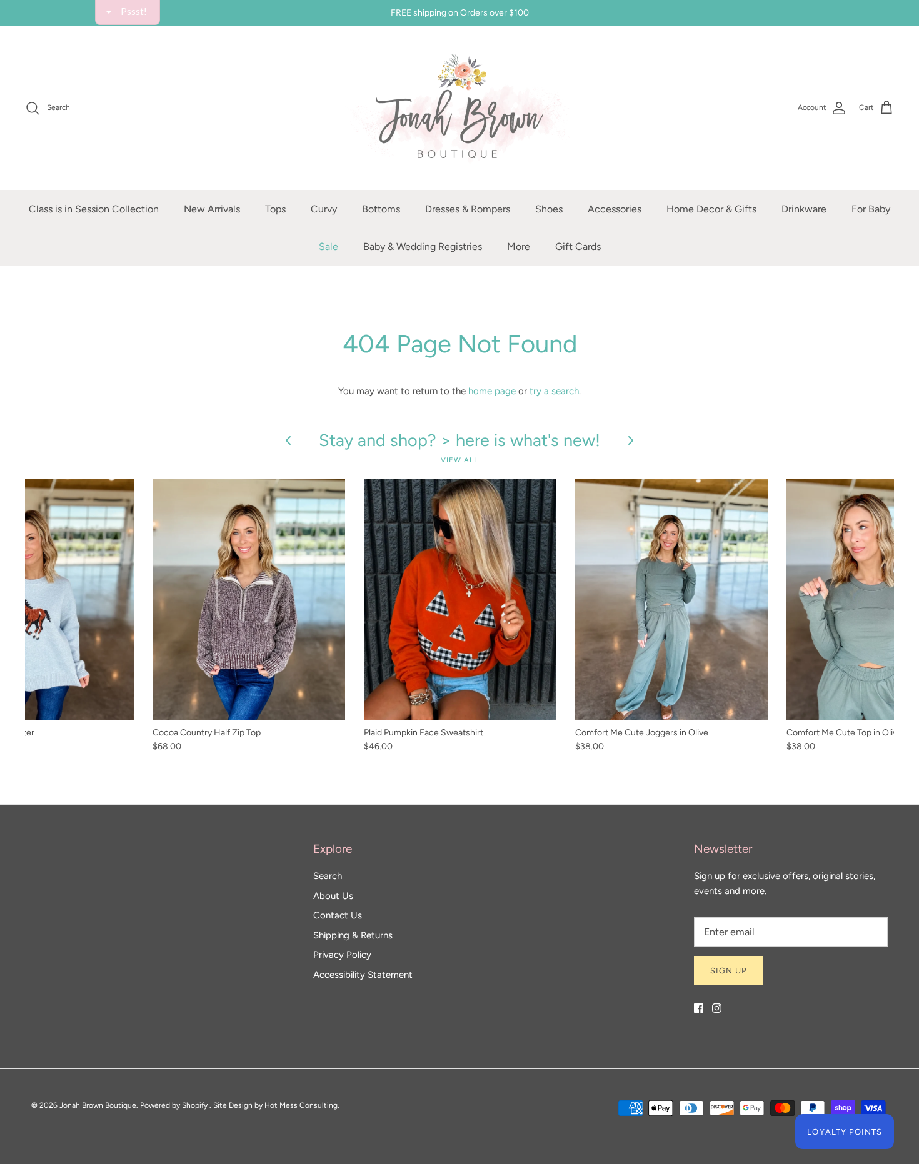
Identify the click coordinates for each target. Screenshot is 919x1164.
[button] (600, 89)
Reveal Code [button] (461, 296)
